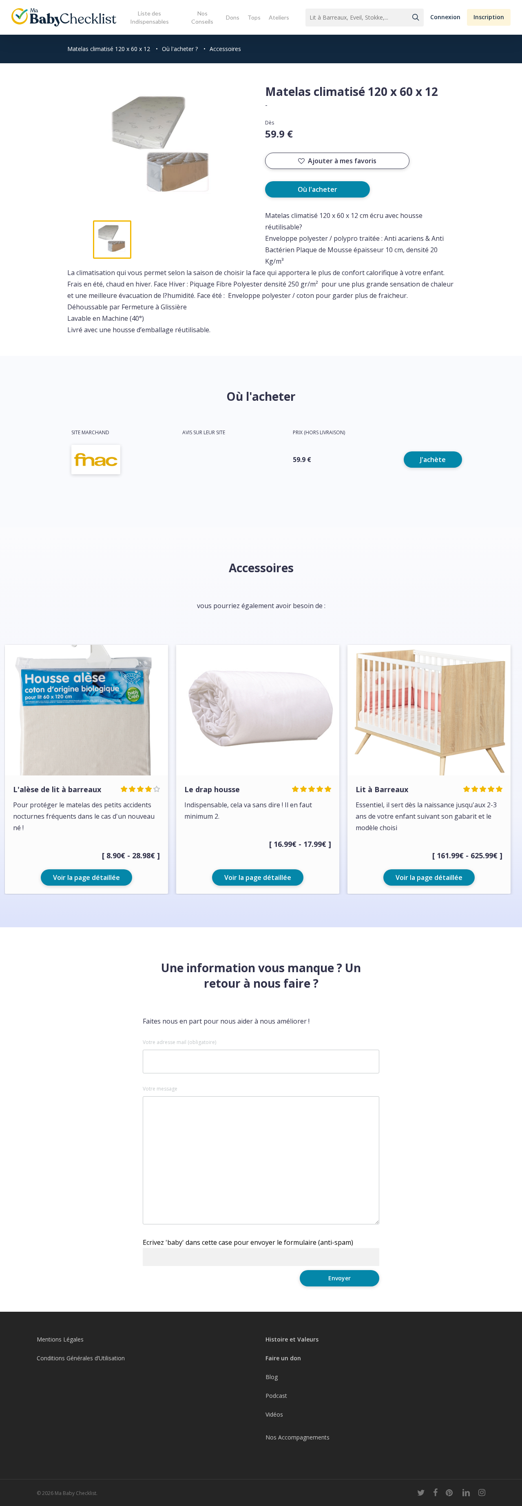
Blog (271, 1377)
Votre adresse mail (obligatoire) (179, 1042)
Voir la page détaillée (86, 877)
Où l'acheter (317, 189)
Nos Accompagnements (297, 1437)
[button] (445, 17)
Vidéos (274, 1414)
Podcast (276, 1395)
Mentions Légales (60, 1339)
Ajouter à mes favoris (342, 160)
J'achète (433, 459)
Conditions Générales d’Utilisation (81, 1358)
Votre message (160, 1089)
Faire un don (283, 1358)
